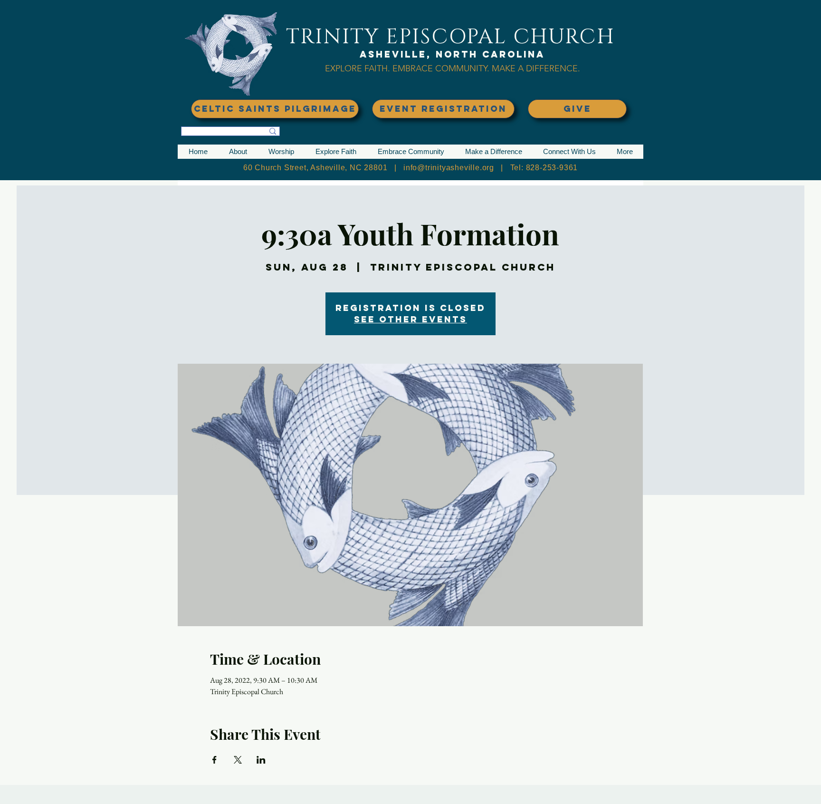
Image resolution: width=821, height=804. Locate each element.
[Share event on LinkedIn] (261, 760)
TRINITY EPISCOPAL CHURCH (450, 37)
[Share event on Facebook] (214, 760)
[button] (238, 152)
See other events (410, 319)
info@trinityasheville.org (448, 168)
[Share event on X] (237, 760)
